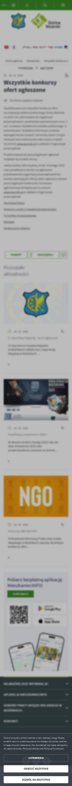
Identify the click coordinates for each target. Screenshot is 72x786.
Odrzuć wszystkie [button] (36, 769)
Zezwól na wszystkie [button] (36, 780)
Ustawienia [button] (36, 758)
